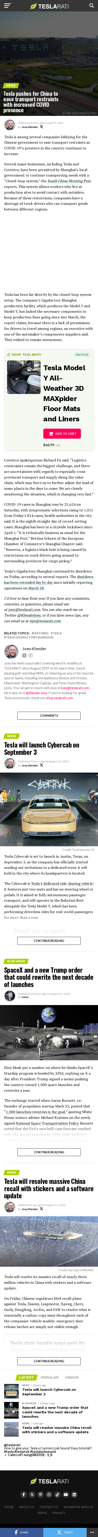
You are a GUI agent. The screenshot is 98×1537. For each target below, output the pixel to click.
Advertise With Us (78, 1507)
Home (9, 1507)
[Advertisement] (49, 254)
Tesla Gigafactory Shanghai (29, 637)
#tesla (9, 1452)
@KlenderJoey (28, 615)
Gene (25, 997)
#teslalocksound (43, 1452)
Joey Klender (30, 127)
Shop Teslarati (26, 354)
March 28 (36, 588)
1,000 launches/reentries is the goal (35, 1111)
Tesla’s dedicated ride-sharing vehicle (62, 883)
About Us (26, 1507)
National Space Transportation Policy (47, 1123)
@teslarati (12, 1445)
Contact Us (48, 1507)
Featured (41, 633)
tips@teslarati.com (45, 620)
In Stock (82, 354)
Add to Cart (65, 433)
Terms (42, 1513)
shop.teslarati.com (59, 698)
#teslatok (21, 1452)
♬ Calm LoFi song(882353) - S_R (28, 1455)
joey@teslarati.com (24, 609)
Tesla (57, 633)
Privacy (58, 1513)
